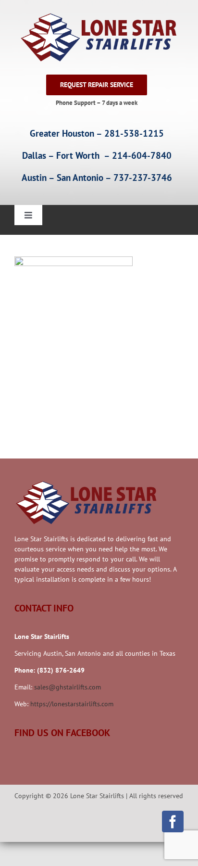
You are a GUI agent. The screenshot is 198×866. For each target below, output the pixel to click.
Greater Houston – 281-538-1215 (97, 133)
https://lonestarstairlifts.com (71, 704)
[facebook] (173, 821)
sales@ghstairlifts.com (67, 687)
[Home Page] (96, 37)
